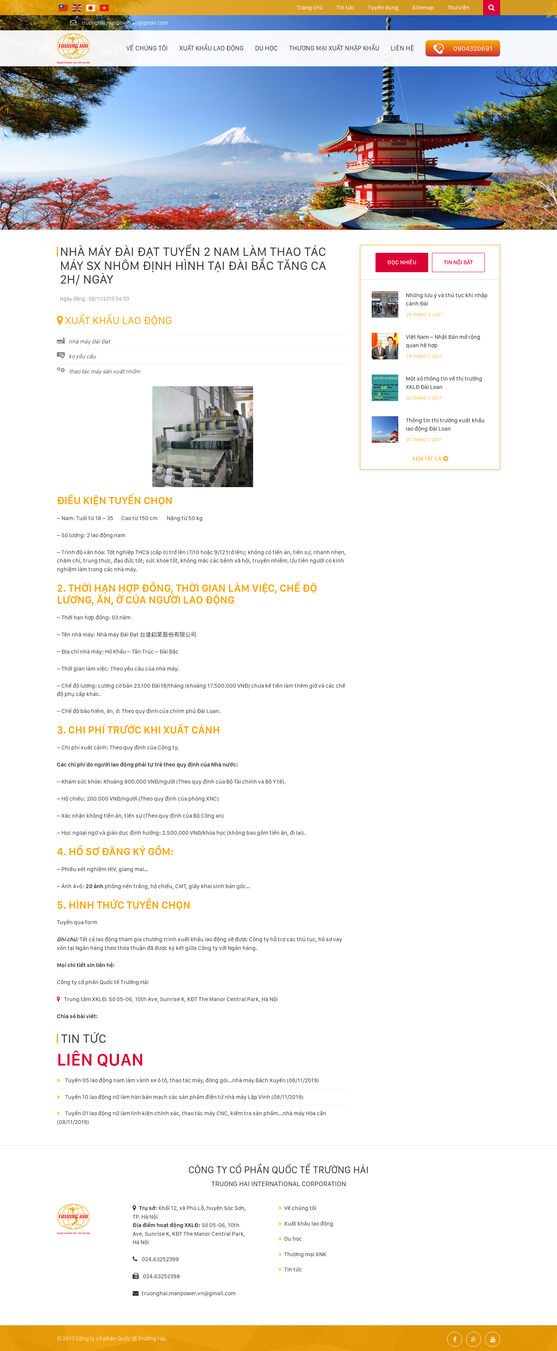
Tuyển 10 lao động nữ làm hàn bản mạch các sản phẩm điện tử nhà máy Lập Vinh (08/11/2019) (184, 1097)
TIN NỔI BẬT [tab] (458, 262)
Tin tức (345, 7)
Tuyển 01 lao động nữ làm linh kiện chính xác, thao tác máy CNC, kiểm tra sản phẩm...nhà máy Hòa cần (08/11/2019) (191, 1117)
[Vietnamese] (105, 7)
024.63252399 (160, 1259)
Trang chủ (310, 7)
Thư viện (458, 7)
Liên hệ (402, 48)
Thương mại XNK (305, 1254)
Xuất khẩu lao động (211, 48)
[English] (77, 7)
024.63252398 (161, 1276)
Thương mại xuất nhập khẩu (334, 48)
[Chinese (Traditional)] (64, 7)
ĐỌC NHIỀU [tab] (401, 262)
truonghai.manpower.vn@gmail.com (125, 23)
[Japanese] (91, 7)
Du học (266, 48)
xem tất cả (426, 458)
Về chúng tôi (147, 48)
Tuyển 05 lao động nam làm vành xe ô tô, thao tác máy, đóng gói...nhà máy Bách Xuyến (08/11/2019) (191, 1080)
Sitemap (423, 7)
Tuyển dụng (383, 7)
